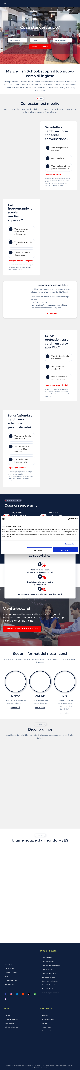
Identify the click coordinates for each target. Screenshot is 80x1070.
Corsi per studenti (48, 961)
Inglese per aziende (48, 977)
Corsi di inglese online (49, 985)
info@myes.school (37, 1067)
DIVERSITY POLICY (11, 980)
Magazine (45, 1015)
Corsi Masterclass (47, 969)
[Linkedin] (17, 994)
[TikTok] (28, 994)
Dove (55, 36)
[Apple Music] (5, 999)
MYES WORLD (9, 984)
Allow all (65, 550)
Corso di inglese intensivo (50, 993)
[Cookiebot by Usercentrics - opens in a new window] (69, 519)
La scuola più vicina (11, 1019)
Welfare (44, 1023)
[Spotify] (34, 994)
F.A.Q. (7, 976)
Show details (69, 544)
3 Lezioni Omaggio (48, 1019)
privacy (46, 1067)
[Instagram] (11, 994)
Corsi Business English (49, 973)
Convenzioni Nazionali (49, 1031)
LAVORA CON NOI (11, 972)
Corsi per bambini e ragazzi (51, 965)
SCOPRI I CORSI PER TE (40, 47)
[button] (54, 175)
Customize (38, 550)
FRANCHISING (9, 968)
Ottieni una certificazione (50, 981)
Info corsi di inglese (11, 1027)
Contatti (7, 1015)
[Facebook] (5, 994)
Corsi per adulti (47, 957)
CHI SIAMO (8, 964)
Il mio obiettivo (14, 36)
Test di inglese (46, 1027)
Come (33, 36)
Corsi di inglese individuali (50, 989)
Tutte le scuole (10, 1023)
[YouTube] (23, 994)
